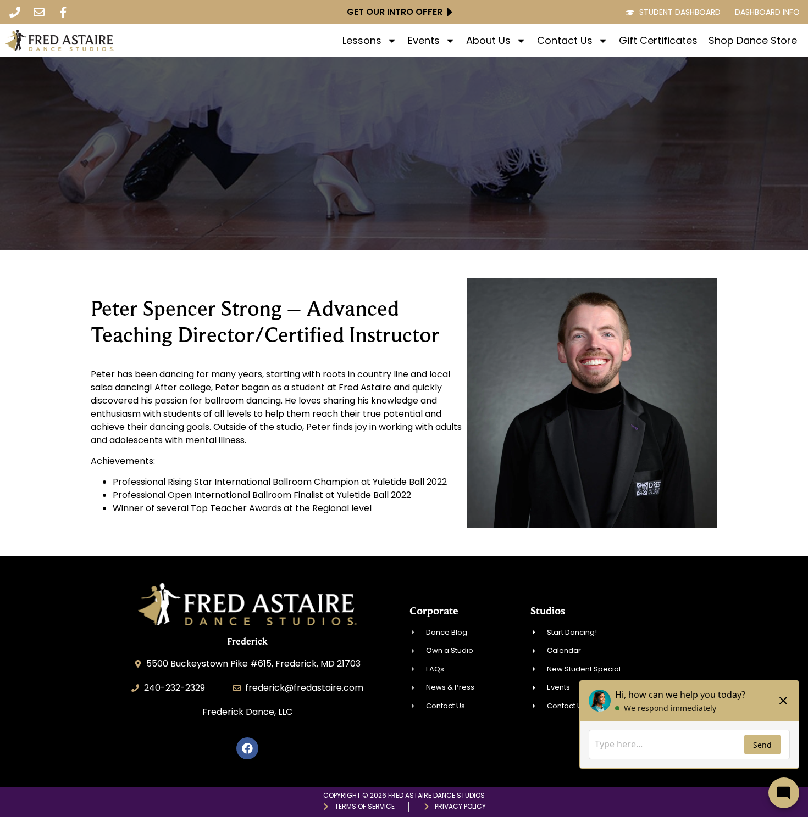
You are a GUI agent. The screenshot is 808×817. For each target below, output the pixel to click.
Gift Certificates (658, 40)
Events (424, 40)
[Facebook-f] (63, 12)
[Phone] (15, 12)
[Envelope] (39, 12)
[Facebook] (247, 748)
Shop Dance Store (753, 40)
